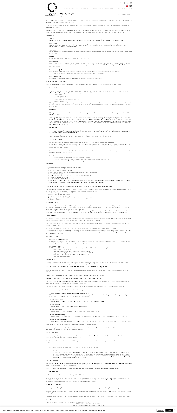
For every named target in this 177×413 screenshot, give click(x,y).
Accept (169, 410)
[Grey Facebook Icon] (120, 3)
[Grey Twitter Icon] (131, 3)
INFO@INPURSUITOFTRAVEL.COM (83, 403)
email (87, 402)
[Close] (175, 410)
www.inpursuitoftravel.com (100, 20)
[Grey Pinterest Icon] (127, 3)
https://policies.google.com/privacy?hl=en (74, 357)
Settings (160, 410)
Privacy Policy (102, 410)
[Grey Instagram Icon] (124, 3)
